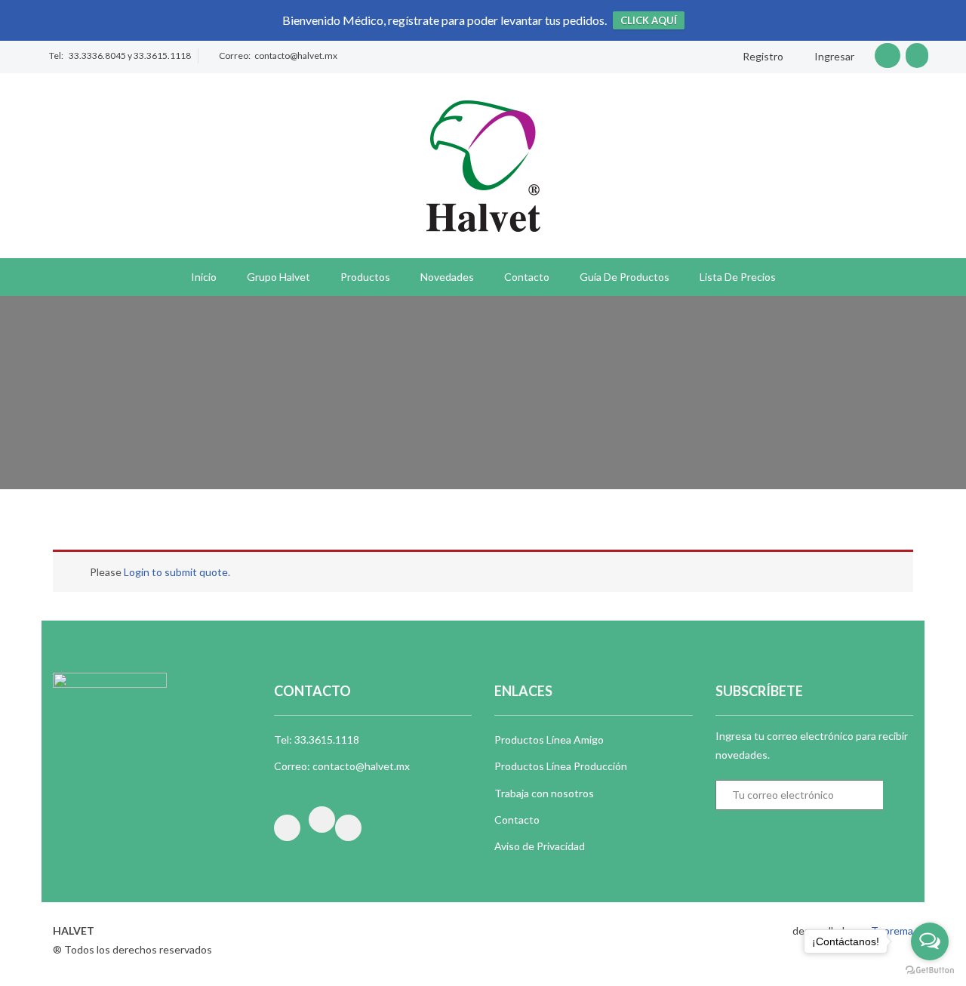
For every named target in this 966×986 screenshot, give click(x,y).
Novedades (447, 276)
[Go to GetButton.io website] (930, 970)
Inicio (204, 276)
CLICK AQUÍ (648, 20)
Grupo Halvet (278, 276)
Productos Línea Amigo (549, 739)
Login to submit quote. (177, 571)
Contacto (526, 276)
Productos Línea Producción (560, 766)
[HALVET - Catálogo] (483, 164)
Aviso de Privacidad (539, 846)
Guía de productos (624, 276)
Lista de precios (738, 276)
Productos (365, 276)
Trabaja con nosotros (544, 793)
